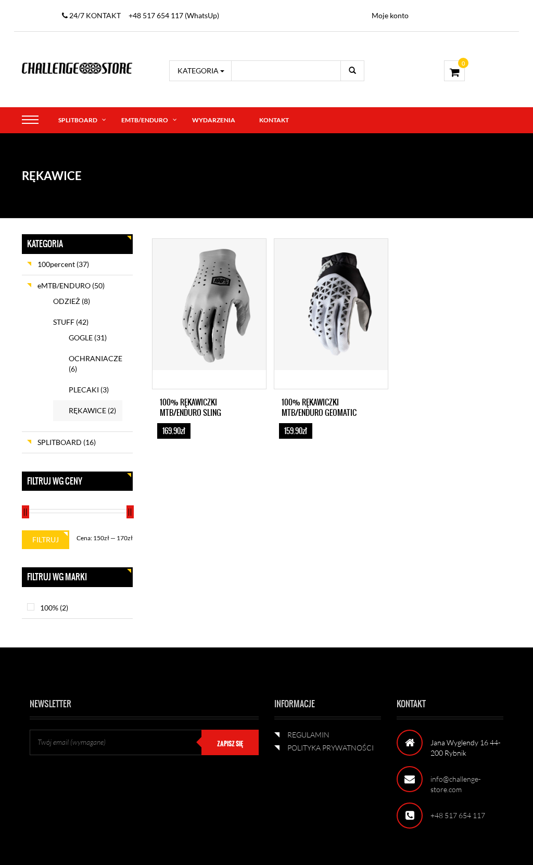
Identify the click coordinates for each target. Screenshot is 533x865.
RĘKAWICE (87, 410)
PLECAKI (84, 389)
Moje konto (390, 15)
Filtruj (45, 539)
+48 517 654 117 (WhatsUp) (174, 15)
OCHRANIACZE (95, 358)
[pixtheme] (77, 67)
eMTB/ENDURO (144, 120)
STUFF (63, 321)
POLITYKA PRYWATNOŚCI (330, 747)
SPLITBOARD (77, 120)
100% (49, 607)
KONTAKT (274, 120)
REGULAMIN (308, 734)
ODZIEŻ (66, 301)
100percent (56, 264)
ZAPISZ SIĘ (230, 743)
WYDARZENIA (213, 120)
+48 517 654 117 (457, 815)
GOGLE (81, 337)
